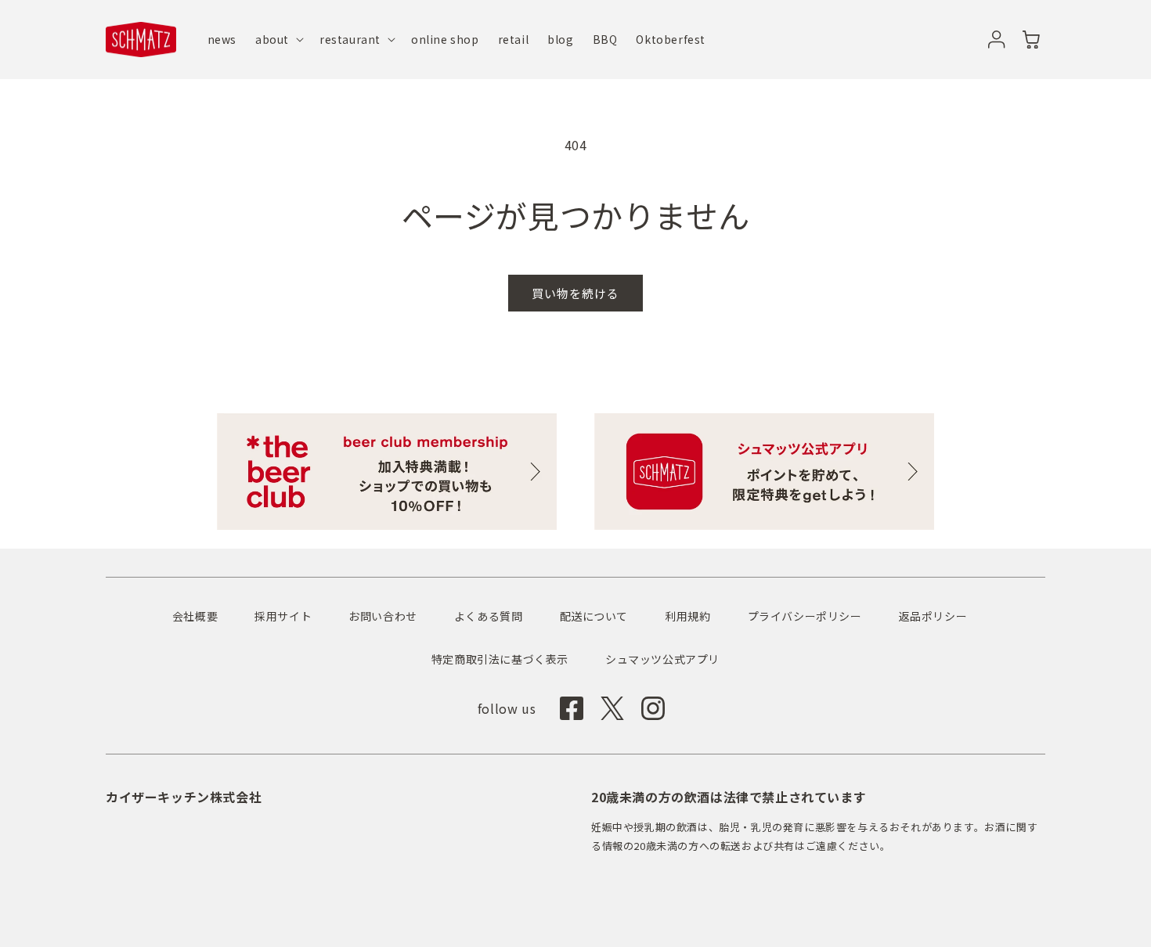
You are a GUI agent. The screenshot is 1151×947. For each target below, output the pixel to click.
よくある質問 (488, 616)
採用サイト (283, 616)
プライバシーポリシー (805, 616)
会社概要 (195, 616)
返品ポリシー (933, 616)
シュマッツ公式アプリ (662, 659)
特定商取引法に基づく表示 (499, 659)
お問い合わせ (382, 616)
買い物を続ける (575, 293)
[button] (278, 39)
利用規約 (687, 616)
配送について (594, 616)
